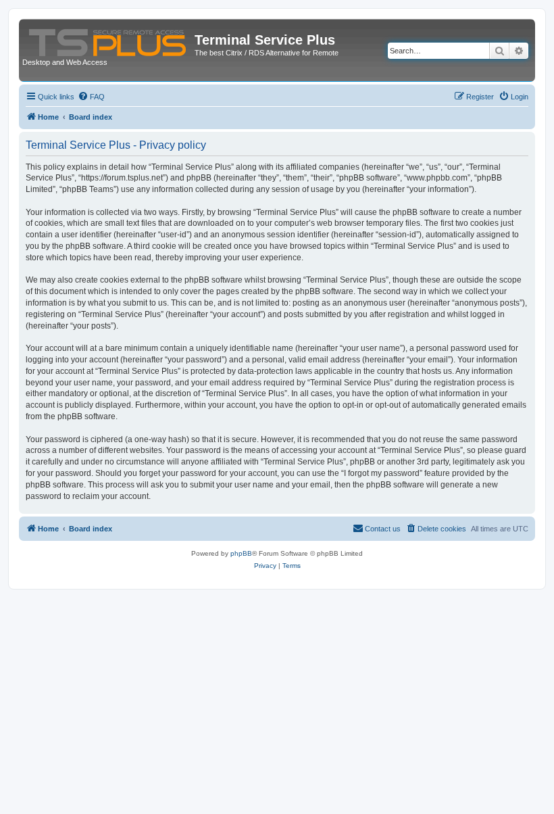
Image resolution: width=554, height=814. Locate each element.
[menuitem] (91, 97)
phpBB (241, 553)
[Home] (108, 39)
